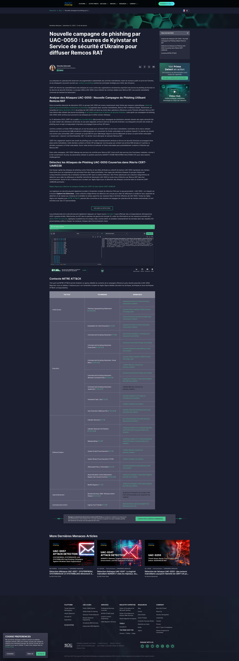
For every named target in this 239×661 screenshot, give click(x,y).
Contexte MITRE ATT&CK (169, 53)
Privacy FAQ (81, 648)
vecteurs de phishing (86, 83)
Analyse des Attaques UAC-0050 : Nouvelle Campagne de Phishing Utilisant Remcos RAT (174, 41)
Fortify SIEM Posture (89, 608)
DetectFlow (67, 620)
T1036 (100, 441)
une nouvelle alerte (85, 119)
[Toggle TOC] (187, 33)
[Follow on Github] (147, 646)
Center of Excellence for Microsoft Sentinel (127, 609)
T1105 (105, 505)
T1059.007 (98, 389)
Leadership (159, 618)
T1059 (114, 335)
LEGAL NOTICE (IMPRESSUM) (86, 646)
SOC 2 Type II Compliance (164, 627)
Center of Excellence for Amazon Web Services (127, 614)
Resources (122, 3)
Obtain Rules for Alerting (90, 611)
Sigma (140, 630)
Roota (139, 627)
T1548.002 (111, 477)
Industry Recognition (162, 614)
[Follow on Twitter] (167, 646)
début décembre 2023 (67, 110)
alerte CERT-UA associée (58, 219)
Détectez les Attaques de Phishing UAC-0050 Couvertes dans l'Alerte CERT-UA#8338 (173, 48)
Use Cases (103, 3)
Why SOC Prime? (161, 608)
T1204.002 (111, 411)
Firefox (128, 633)
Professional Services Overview (107, 609)
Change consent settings (86, 643)
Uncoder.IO (123, 627)
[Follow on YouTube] (152, 646)
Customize (10, 653)
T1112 (101, 485)
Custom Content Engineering (106, 617)
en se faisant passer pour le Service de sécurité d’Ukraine (105, 112)
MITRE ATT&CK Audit (107, 613)
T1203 (112, 326)
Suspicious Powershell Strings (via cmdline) (137, 343)
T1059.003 (108, 378)
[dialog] (25, 645)
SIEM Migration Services (108, 621)
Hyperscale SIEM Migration (91, 626)
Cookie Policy (103, 643)
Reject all (30, 653)
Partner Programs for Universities (162, 631)
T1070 (102, 420)
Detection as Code (143, 624)
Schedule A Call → (166, 3)
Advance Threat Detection (91, 614)
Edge (133, 633)
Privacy (158, 624)
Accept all (41, 653)
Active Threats (93, 3)
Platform (82, 3)
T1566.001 (91, 311)
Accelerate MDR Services (90, 623)
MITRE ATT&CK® (74, 198)
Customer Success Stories (146, 621)
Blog (60, 10)
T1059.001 (99, 347)
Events (140, 611)
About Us (159, 611)
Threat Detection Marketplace (69, 609)
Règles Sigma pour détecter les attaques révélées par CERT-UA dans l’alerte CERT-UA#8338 (82, 186)
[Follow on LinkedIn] (140, 66)
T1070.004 (91, 431)
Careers (158, 621)
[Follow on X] (149, 66)
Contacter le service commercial (150, 519)
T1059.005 (95, 362)
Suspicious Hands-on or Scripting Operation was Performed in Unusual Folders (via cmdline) (137, 430)
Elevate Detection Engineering (88, 619)
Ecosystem (69, 625)
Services (113, 3)
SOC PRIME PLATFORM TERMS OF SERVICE (110, 646)
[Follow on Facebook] (144, 66)
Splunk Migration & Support (128, 618)
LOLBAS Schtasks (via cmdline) (133, 404)
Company (133, 3)
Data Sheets (141, 614)
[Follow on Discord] (153, 66)
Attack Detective (69, 613)
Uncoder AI (67, 616)
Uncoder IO (111, 214)
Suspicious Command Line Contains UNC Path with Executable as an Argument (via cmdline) (136, 495)
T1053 (105, 399)
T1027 (111, 467)
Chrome (122, 633)
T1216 (111, 451)
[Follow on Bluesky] (172, 646)
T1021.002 (96, 496)
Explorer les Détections (102, 208)
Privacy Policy (9, 647)
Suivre (61, 70)
